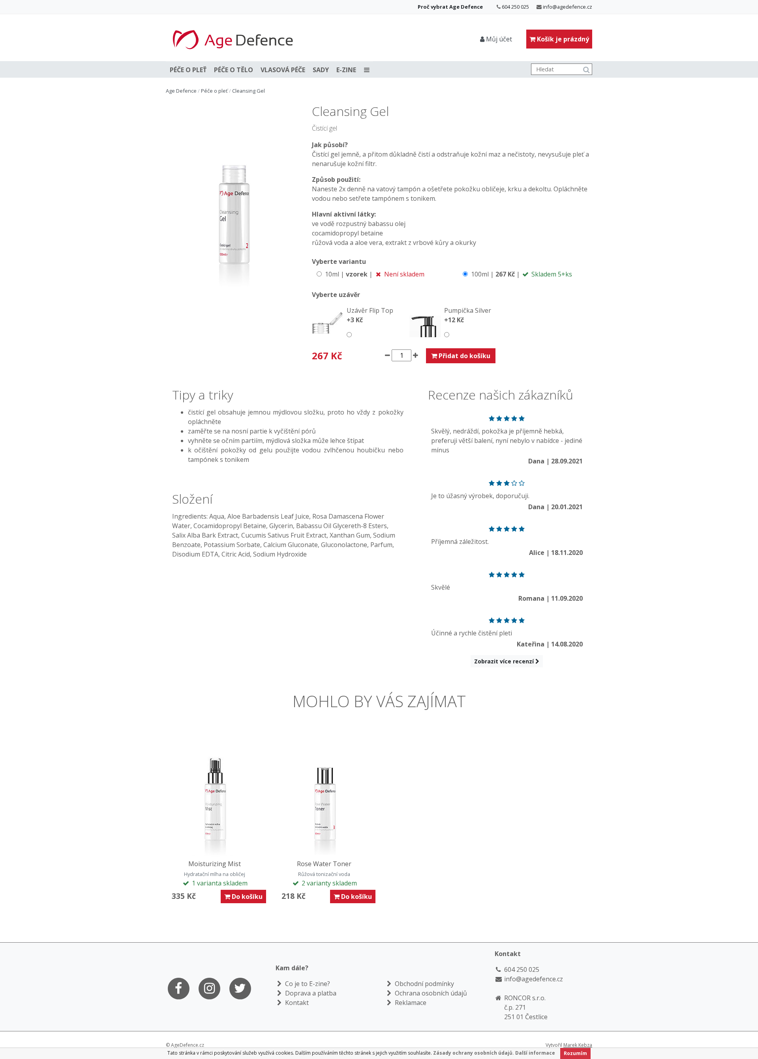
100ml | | (520, 274)
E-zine (346, 69)
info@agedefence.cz (567, 6)
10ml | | (373, 274)
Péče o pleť (188, 69)
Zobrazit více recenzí (504, 661)
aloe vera (368, 242)
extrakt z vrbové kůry (416, 242)
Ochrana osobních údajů (430, 993)
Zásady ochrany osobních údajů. (473, 1053)
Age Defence (181, 90)
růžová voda (330, 242)
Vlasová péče (283, 69)
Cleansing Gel (248, 90)
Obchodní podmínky (423, 983)
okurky (465, 242)
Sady (321, 69)
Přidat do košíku (463, 355)
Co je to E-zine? (306, 983)
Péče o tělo (233, 69)
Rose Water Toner (324, 863)
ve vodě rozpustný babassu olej (358, 223)
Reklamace (409, 1002)
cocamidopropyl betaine (347, 233)
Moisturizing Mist (214, 863)
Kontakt (296, 1002)
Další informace (535, 1053)
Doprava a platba (309, 993)
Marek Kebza (577, 1045)
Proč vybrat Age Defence (450, 6)
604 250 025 (515, 6)
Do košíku (246, 896)
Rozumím (575, 1053)
